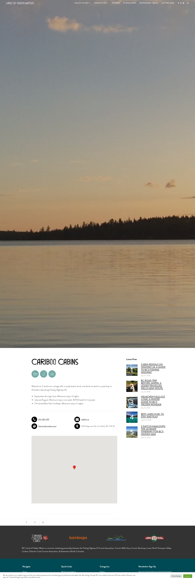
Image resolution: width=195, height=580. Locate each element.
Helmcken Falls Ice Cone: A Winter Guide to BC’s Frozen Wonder (153, 400)
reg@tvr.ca (85, 419)
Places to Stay (82, 3)
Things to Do (100, 3)
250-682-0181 (43, 419)
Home (24, 571)
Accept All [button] (188, 576)
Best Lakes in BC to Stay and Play (152, 415)
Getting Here (168, 3)
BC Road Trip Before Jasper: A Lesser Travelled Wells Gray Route (152, 384)
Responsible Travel (149, 3)
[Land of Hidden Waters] (20, 3)
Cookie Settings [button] (176, 576)
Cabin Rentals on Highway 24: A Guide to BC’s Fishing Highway (153, 368)
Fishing (102, 571)
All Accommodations (68, 571)
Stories (116, 3)
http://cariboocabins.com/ (47, 426)
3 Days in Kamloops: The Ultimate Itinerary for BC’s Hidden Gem (153, 430)
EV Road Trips (129, 3)
